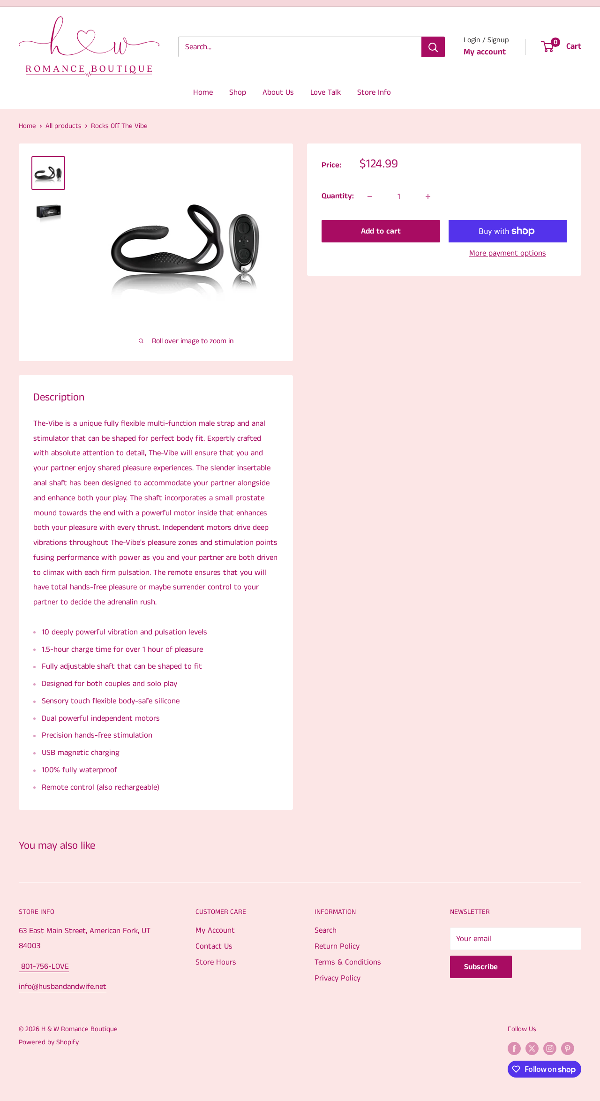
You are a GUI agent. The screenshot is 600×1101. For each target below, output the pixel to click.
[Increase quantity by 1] (428, 196)
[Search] (433, 47)
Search (326, 930)
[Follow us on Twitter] (532, 1048)
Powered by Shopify (49, 1042)
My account (485, 52)
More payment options (507, 253)
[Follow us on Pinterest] (567, 1048)
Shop (237, 92)
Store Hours (215, 962)
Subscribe (481, 967)
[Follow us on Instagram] (549, 1048)
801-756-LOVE (44, 966)
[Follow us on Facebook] (514, 1048)
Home (203, 92)
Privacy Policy (337, 978)
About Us (278, 92)
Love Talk (325, 92)
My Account (215, 930)
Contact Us (213, 946)
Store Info (374, 92)
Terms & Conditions (348, 962)
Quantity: (338, 196)
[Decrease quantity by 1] (370, 196)
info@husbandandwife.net (62, 986)
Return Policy (337, 946)
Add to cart (381, 231)
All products (63, 126)
